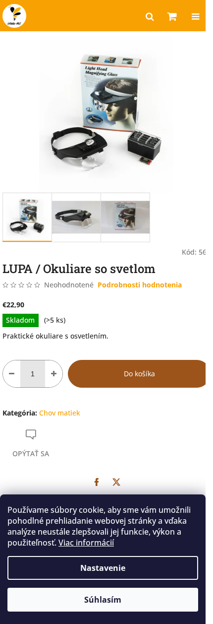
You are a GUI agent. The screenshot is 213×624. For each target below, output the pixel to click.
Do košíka (139, 373)
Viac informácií (86, 542)
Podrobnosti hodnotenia (140, 284)
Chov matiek (59, 412)
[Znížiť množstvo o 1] (11, 373)
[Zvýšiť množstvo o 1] (53, 373)
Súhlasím (102, 599)
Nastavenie (102, 567)
